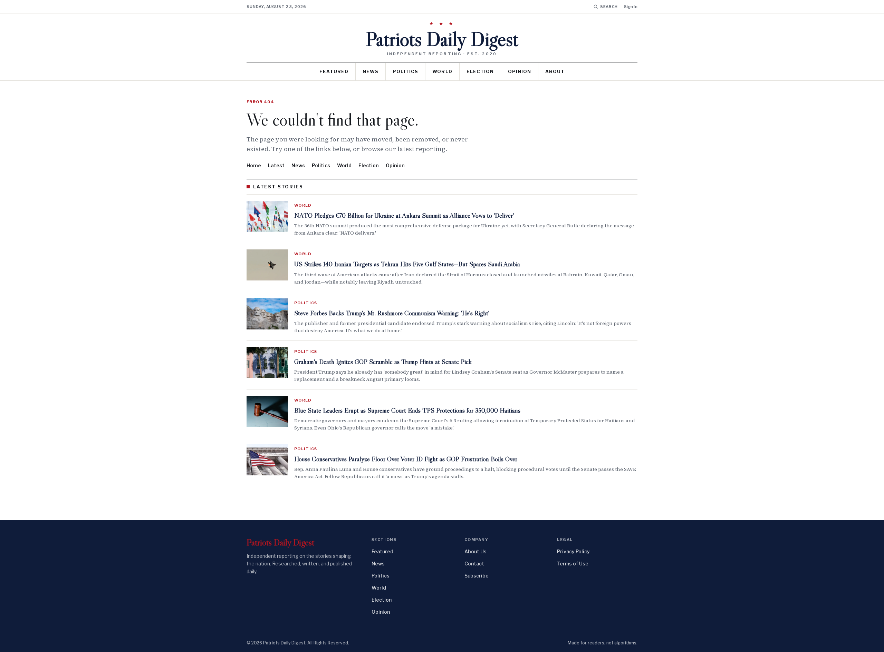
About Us (475, 551)
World (442, 71)
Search (609, 6)
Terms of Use (572, 563)
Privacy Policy (573, 551)
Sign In (630, 6)
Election (480, 71)
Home (254, 165)
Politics (405, 71)
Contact (474, 563)
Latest (276, 165)
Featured (333, 71)
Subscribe (476, 576)
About (555, 71)
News (370, 71)
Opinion (519, 71)
